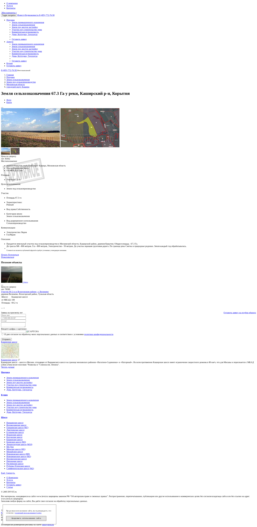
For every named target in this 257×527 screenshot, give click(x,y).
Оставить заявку (19, 39)
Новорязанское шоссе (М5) (18, 456)
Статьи (9, 487)
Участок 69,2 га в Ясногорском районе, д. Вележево (25, 292)
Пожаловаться (7, 257)
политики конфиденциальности (98, 334)
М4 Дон (10, 447)
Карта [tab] (9, 102)
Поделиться (13, 255)
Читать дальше (7, 367)
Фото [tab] (8, 100)
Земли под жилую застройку (25, 27)
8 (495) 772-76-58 (46, 15)
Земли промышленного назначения (28, 22)
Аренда (9, 42)
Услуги (9, 6)
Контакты (10, 8)
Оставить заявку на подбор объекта (240, 313)
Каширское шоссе (9, 342)
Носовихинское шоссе (16, 459)
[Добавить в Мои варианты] (2, 107)
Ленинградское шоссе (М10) (19, 444)
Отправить (6, 339)
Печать (4, 255)
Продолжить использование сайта (26, 518)
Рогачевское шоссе (14, 464)
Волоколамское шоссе (16, 425)
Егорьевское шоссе (15, 432)
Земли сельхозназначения (23, 25)
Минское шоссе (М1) (15, 449)
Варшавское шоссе (14, 423)
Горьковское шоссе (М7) (17, 427)
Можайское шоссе (14, 451)
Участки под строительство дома (27, 29)
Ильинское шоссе (14, 435)
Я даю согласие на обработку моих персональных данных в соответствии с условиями (58, 334)
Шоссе (4, 417)
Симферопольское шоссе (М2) (20, 468)
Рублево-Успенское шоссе (18, 466)
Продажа (10, 20)
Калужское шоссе (14, 437)
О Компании (12, 477)
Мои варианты (9, 13)
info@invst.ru (48, 525)
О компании (12, 3)
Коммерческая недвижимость (25, 32)
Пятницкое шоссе (14, 461)
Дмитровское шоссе (15, 430)
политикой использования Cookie (28, 513)
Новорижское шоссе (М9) (18, 454)
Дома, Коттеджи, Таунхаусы (24, 34)
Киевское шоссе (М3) (16, 442)
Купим (9, 63)
